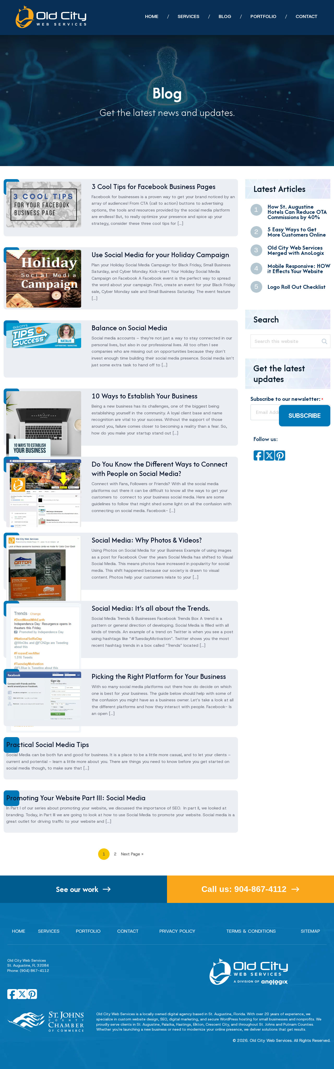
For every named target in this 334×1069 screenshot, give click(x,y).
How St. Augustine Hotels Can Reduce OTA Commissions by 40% (297, 212)
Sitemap (310, 931)
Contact (128, 931)
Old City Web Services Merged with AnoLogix (295, 250)
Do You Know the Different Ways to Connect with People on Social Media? (160, 469)
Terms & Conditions (251, 931)
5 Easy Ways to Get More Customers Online (296, 232)
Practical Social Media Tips (47, 744)
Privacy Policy (177, 931)
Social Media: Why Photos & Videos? (147, 540)
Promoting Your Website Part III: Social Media (76, 797)
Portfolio (88, 931)
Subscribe (305, 416)
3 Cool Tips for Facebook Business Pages (154, 186)
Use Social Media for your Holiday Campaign (160, 254)
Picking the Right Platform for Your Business (159, 676)
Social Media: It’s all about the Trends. (151, 608)
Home (18, 931)
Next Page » (132, 854)
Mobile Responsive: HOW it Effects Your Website (298, 268)
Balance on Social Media (129, 327)
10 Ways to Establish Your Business (145, 396)
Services (48, 931)
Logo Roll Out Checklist (296, 287)
